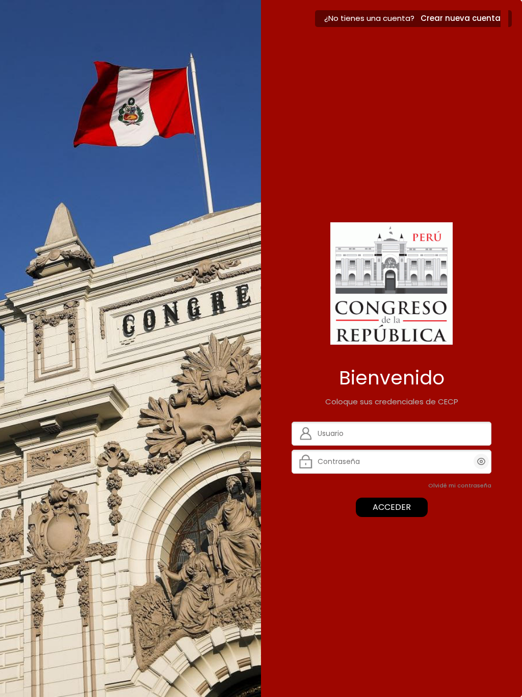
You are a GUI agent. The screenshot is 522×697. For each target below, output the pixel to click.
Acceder (392, 507)
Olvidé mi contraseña (459, 485)
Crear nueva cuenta (461, 18)
